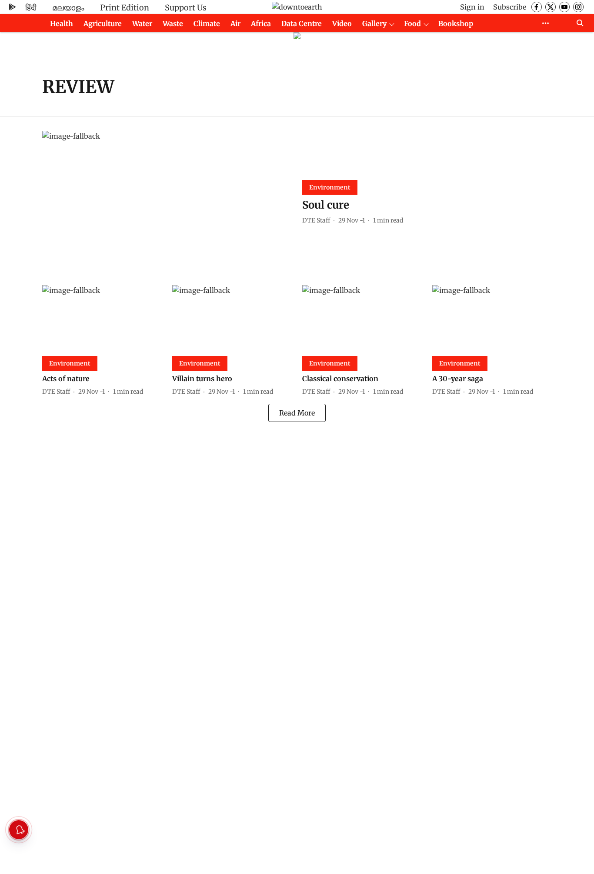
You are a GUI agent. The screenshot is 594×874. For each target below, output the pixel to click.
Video (342, 23)
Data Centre (301, 23)
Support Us (186, 8)
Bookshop (455, 23)
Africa (261, 23)
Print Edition (124, 8)
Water (142, 23)
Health (61, 23)
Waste (173, 23)
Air (235, 23)
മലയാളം (68, 8)
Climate (207, 23)
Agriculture (102, 23)
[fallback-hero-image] (167, 201)
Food (412, 23)
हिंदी (31, 8)
